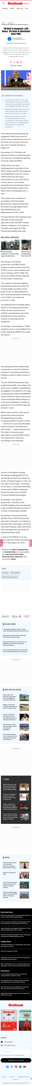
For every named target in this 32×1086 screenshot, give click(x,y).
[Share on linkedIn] (17, 62)
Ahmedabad (15, 573)
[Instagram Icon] (16, 1066)
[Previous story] (1, 543)
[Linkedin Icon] (20, 1066)
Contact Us (12, 1077)
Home (3, 23)
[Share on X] (14, 62)
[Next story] (30, 543)
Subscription (8, 1042)
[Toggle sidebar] (4, 3)
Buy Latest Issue (9, 1045)
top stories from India (14, 554)
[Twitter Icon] (11, 1066)
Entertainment (8, 557)
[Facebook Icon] (7, 1066)
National (10, 23)
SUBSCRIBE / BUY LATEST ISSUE (16, 1060)
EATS (26, 8)
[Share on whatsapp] (21, 62)
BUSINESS (5, 8)
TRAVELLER (19, 8)
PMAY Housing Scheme (9, 577)
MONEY (12, 8)
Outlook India (10, 552)
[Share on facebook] (11, 62)
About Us (4, 1077)
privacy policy (20, 1055)
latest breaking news (20, 549)
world (13, 559)
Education (19, 557)
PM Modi (5, 573)
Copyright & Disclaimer (23, 1077)
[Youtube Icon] (24, 1066)
